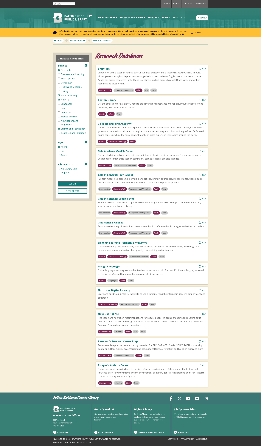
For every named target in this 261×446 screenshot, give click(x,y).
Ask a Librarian (105, 432)
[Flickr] (197, 398)
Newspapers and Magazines (125, 165)
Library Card (65, 164)
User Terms (173, 439)
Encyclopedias (104, 189)
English (58, 4)
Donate (166, 3)
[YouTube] (188, 398)
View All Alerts (200, 32)
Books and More (107, 18)
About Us (178, 18)
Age (60, 142)
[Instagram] (205, 398)
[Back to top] (254, 438)
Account (202, 3)
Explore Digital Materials (151, 432)
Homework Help (105, 90)
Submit (72, 183)
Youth (165, 18)
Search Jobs (183, 432)
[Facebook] (171, 398)
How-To (102, 114)
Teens (154, 90)
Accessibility (202, 439)
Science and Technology (117, 141)
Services (153, 18)
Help (177, 3)
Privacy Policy (187, 439)
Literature (118, 331)
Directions (62, 432)
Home (60, 40)
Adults (138, 90)
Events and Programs (132, 18)
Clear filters (72, 191)
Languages (113, 280)
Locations (187, 3)
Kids (146, 90)
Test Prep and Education (124, 90)
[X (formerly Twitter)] (179, 398)
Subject (62, 65)
